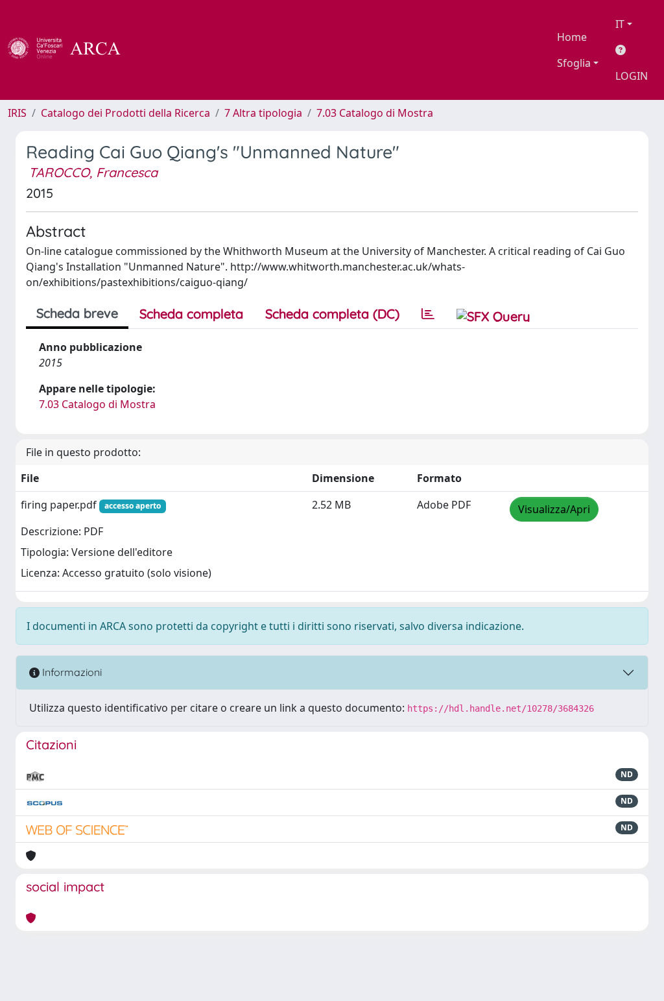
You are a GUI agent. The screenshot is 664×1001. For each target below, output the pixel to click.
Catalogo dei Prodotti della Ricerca (125, 113)
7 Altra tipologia (263, 113)
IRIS (17, 113)
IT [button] (619, 24)
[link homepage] (71, 49)
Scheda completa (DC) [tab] (332, 314)
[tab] (427, 314)
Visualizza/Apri (554, 509)
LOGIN (631, 76)
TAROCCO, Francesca (93, 172)
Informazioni (71, 672)
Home (572, 37)
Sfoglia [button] (574, 63)
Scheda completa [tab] (191, 314)
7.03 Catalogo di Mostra (374, 113)
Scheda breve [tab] (77, 313)
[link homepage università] (155, 49)
